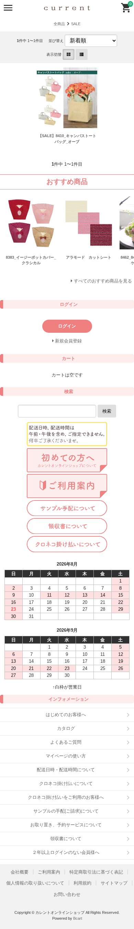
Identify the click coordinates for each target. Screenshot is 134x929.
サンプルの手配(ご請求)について (66, 811)
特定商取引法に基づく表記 (96, 872)
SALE (75, 24)
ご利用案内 (49, 872)
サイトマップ (114, 883)
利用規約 (82, 883)
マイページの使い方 (66, 755)
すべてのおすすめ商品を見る (103, 280)
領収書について (65, 838)
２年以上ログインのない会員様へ (65, 852)
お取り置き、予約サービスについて (66, 824)
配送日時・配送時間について (66, 769)
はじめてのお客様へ (66, 714)
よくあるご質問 (65, 742)
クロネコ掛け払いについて (66, 783)
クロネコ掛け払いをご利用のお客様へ (66, 797)
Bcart (77, 918)
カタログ (66, 728)
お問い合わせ (67, 894)
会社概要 (20, 872)
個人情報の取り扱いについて (35, 883)
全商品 (59, 24)
